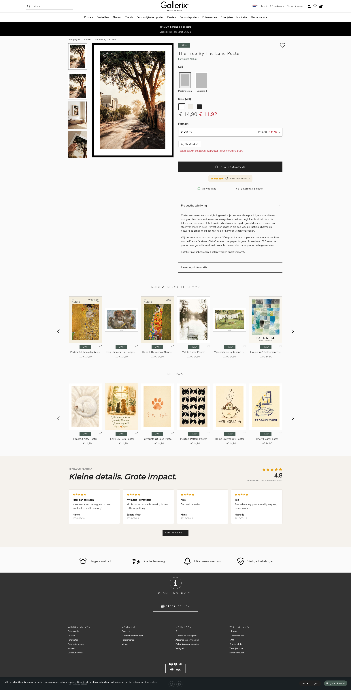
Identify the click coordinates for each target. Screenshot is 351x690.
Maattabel (191, 143)
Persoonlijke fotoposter (150, 17)
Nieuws (117, 17)
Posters (88, 17)
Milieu (125, 644)
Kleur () (184, 99)
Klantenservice (258, 17)
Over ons (126, 631)
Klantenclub (235, 644)
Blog (178, 631)
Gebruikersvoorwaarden (187, 644)
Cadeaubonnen (178, 606)
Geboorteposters (189, 17)
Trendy (129, 17)
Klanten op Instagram (186, 635)
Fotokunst (183, 59)
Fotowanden (209, 17)
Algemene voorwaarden (187, 639)
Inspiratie (241, 17)
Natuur (193, 59)
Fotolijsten (226, 17)
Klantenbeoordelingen (133, 635)
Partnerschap (128, 639)
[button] (29, 6)
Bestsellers (103, 17)
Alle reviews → (175, 532)
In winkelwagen (232, 166)
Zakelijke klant (236, 648)
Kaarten (171, 17)
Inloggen (233, 631)
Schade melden (236, 652)
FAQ (231, 639)
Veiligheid (180, 648)
